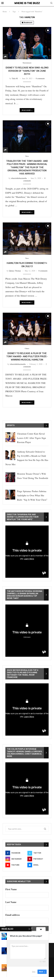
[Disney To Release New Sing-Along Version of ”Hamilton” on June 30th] (27, 43)
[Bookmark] (48, 30)
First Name (11, 889)
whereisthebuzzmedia (19, 178)
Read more (26, 110)
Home (5, 11)
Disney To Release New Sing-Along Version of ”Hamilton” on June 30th (27, 70)
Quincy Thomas (15, 270)
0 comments (40, 78)
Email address (12, 915)
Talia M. (15, 78)
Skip (33, 972)
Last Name (10, 902)
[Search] (51, 3)
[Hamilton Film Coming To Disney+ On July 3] (27, 238)
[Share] (5, 56)
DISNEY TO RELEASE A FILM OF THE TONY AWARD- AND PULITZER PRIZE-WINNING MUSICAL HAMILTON (27, 356)
